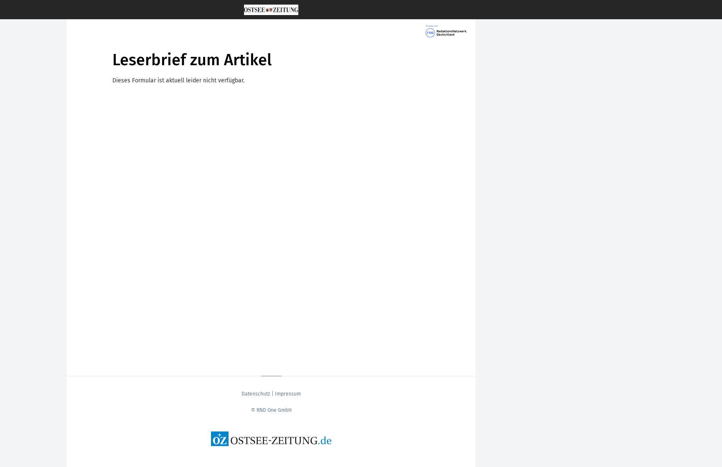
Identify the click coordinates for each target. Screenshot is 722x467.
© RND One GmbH (271, 410)
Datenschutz (256, 394)
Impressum (288, 394)
